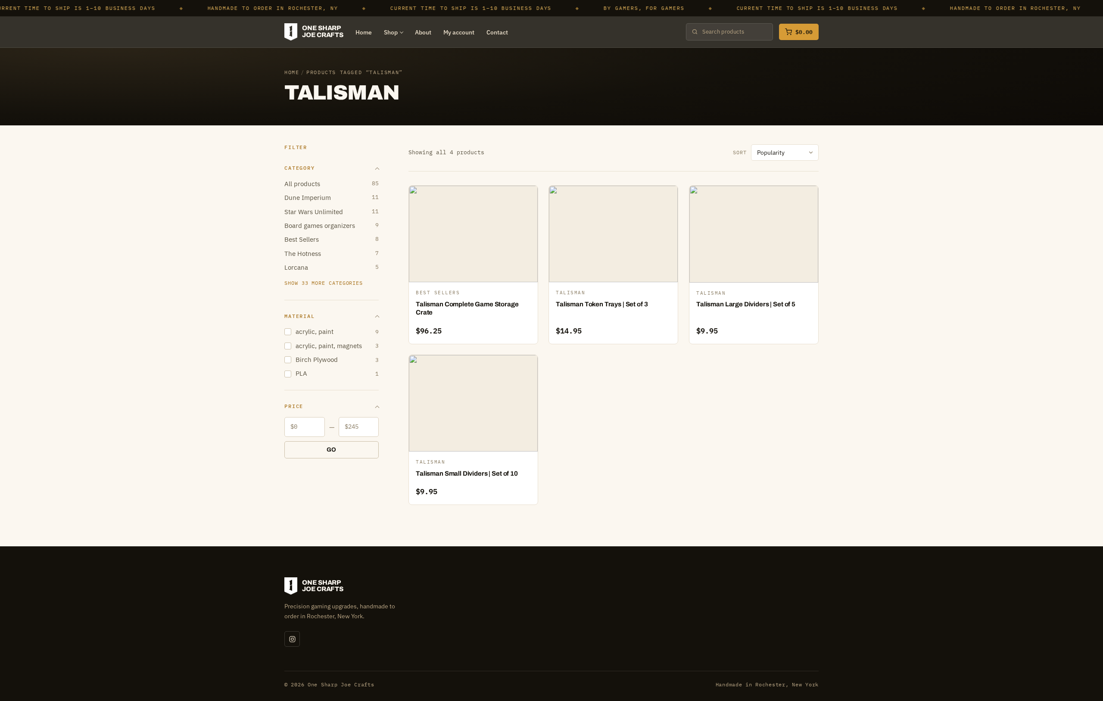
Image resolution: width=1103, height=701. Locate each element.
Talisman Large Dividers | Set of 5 (745, 304)
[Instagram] (292, 639)
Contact (497, 32)
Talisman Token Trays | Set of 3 (602, 304)
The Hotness (331, 253)
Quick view (477, 236)
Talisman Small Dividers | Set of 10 (467, 473)
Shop (391, 32)
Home (363, 32)
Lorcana (331, 267)
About (423, 32)
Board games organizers (331, 225)
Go (332, 449)
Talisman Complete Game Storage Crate (467, 308)
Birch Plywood (337, 359)
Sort (740, 152)
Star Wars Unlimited (331, 212)
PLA (337, 373)
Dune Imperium (331, 197)
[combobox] (734, 32)
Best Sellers (331, 239)
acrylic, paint (337, 331)
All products (331, 184)
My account (458, 32)
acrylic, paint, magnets (337, 346)
